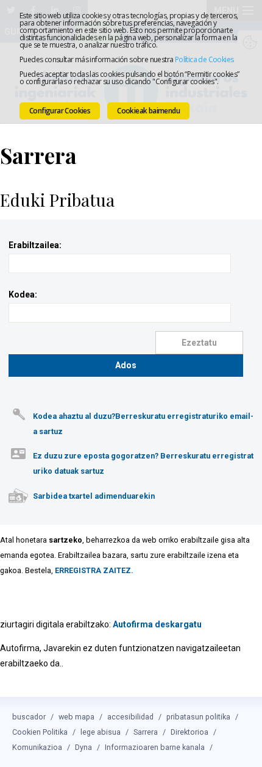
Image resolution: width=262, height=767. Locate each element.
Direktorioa (189, 732)
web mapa (76, 716)
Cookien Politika (40, 732)
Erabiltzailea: (35, 245)
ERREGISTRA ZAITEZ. (94, 570)
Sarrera (145, 732)
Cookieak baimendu (148, 110)
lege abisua (100, 732)
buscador (29, 716)
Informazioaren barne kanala (155, 747)
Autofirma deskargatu (157, 624)
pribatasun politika (198, 716)
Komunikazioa (37, 747)
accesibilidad (130, 716)
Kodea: (23, 294)
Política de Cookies (204, 59)
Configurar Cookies (59, 110)
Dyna (83, 747)
